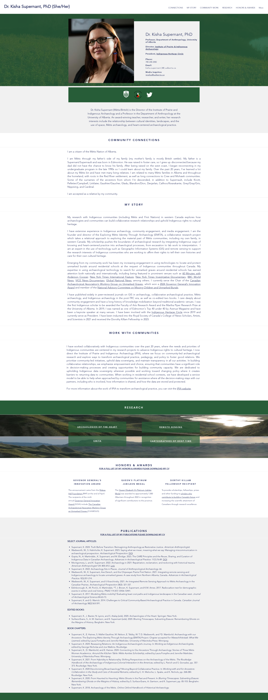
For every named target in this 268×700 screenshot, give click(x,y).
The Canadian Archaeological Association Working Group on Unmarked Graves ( (87, 507)
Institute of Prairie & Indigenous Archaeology (166, 47)
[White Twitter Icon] (149, 95)
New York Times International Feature (112, 277)
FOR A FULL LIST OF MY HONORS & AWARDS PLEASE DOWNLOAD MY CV (134, 468)
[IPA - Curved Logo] (138, 95)
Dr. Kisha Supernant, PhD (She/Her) (37, 6)
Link (113, 565)
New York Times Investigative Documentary (161, 277)
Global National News (118, 280)
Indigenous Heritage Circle (170, 54)
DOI (131, 553)
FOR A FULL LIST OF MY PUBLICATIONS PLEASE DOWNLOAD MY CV (132, 534)
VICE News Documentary (90, 280)
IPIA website (184, 388)
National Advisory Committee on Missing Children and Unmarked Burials (137, 287)
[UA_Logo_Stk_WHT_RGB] (126, 95)
